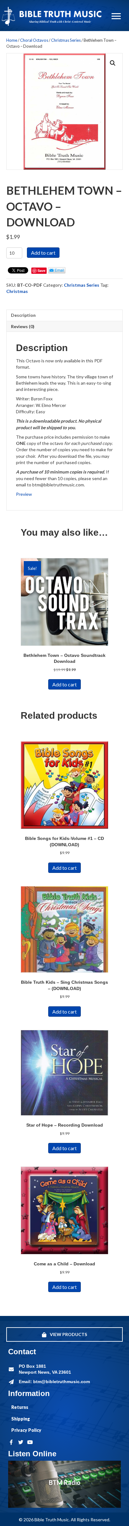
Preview (24, 494)
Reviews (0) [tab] (22, 326)
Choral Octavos (34, 40)
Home (11, 40)
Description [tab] (23, 315)
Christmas (17, 291)
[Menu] (116, 16)
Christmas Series (66, 40)
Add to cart (43, 253)
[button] (112, 63)
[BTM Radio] (64, 1484)
